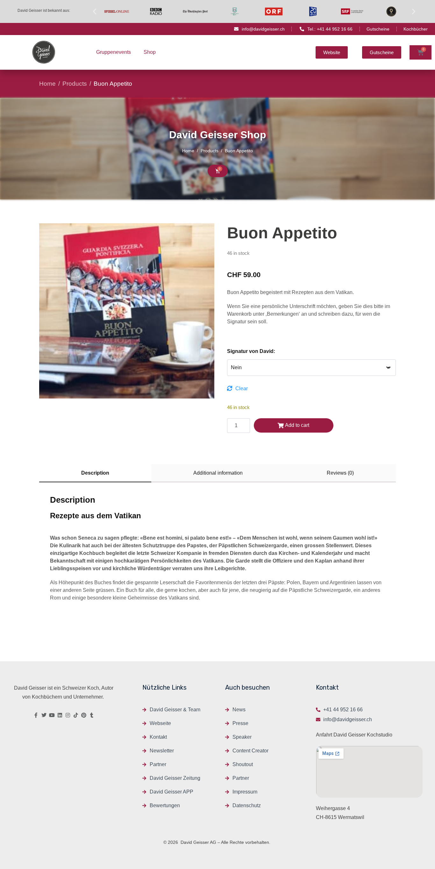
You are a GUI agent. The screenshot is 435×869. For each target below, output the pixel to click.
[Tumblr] (91, 715)
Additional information (218, 473)
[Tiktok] (75, 715)
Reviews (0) (340, 473)
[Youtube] (51, 715)
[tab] (95, 473)
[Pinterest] (83, 715)
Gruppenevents (113, 52)
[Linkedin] (59, 715)
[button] (94, 11)
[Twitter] (43, 715)
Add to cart (297, 425)
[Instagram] (67, 715)
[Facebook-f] (36, 715)
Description (95, 473)
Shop (150, 52)
